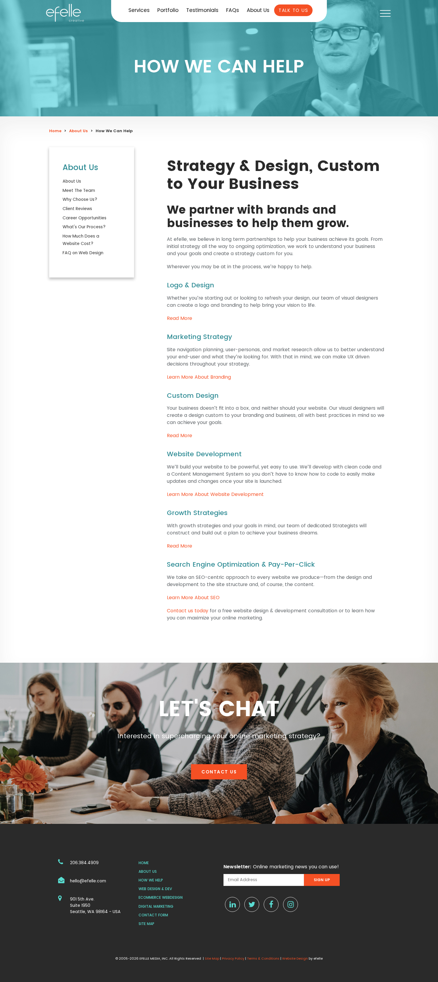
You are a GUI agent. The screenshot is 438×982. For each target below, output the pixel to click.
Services (139, 10)
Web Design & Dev (155, 888)
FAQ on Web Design (83, 253)
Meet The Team (79, 190)
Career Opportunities (84, 218)
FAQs (232, 10)
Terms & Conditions (263, 958)
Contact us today (188, 610)
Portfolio (167, 10)
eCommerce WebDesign (161, 897)
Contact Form (153, 915)
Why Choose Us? (80, 199)
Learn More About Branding (199, 377)
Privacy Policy (233, 958)
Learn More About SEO (193, 597)
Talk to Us (293, 10)
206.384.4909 (84, 863)
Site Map (146, 923)
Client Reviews (77, 209)
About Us (258, 10)
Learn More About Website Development (215, 494)
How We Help (151, 880)
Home (55, 131)
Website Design (295, 958)
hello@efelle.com (88, 881)
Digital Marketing (156, 906)
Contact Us (219, 772)
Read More (179, 318)
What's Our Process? (84, 227)
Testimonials (202, 10)
